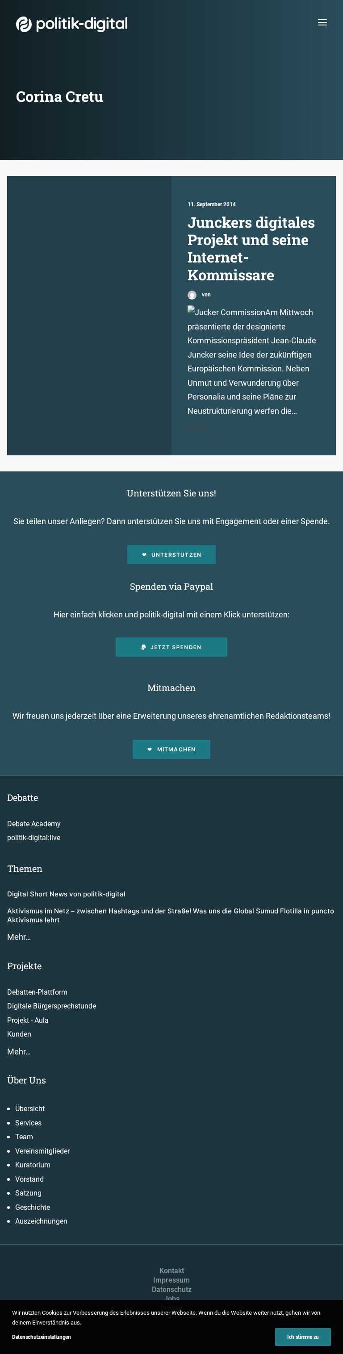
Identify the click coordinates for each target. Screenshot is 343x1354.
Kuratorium (32, 1165)
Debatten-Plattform (37, 992)
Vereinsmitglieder (42, 1151)
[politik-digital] (71, 24)
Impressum (171, 1280)
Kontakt (171, 1271)
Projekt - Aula (28, 1020)
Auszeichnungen (41, 1221)
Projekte (24, 965)
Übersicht (30, 1108)
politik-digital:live (33, 837)
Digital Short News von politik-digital (66, 894)
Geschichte (32, 1207)
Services (28, 1123)
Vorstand (29, 1179)
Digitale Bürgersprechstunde (51, 1006)
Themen (24, 868)
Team (24, 1137)
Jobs (172, 1299)
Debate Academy (34, 824)
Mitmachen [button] (176, 749)
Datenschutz (172, 1289)
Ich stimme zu (303, 1337)
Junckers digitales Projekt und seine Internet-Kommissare (251, 248)
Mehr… (19, 937)
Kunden (19, 1034)
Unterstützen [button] (176, 554)
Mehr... (199, 427)
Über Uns (26, 1080)
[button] (322, 22)
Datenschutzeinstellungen (41, 1337)
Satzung (28, 1193)
